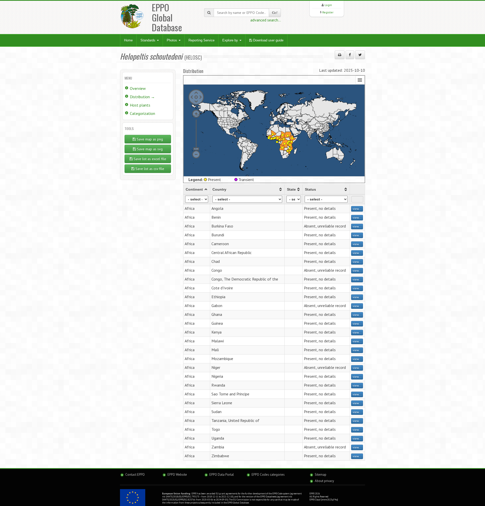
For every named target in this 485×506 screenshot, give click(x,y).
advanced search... (265, 19)
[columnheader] (196, 189)
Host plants (140, 105)
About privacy (324, 481)
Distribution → (142, 96)
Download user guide (267, 40)
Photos (172, 40)
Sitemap (320, 474)
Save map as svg (149, 149)
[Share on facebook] (350, 54)
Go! (275, 12)
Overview (138, 88)
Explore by (230, 40)
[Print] (340, 54)
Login (328, 5)
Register (327, 12)
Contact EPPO (135, 474)
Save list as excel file (149, 159)
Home (128, 40)
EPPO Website (177, 474)
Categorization (142, 113)
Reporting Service (201, 40)
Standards (148, 40)
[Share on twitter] (360, 54)
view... (357, 209)
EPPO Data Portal (221, 474)
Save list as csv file (149, 168)
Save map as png (149, 139)
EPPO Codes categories (268, 474)
